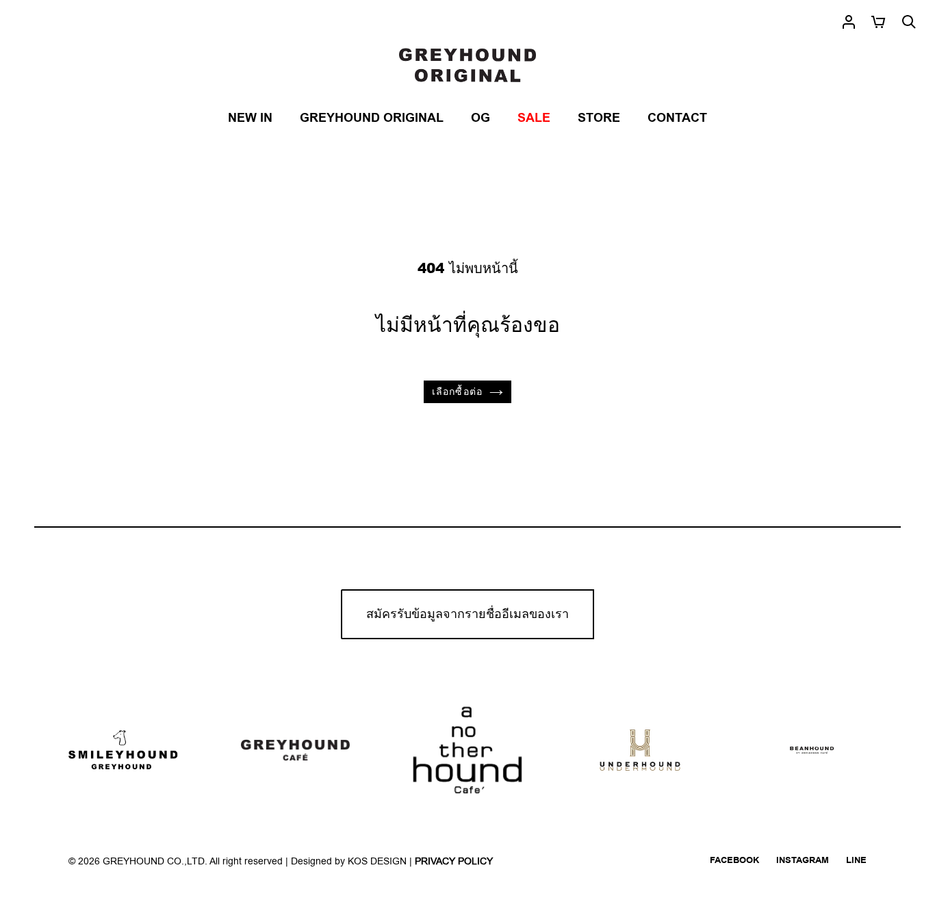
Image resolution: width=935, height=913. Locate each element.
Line (856, 860)
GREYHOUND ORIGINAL (372, 118)
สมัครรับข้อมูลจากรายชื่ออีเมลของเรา (467, 614)
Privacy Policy (454, 861)
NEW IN (250, 118)
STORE (599, 118)
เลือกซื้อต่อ (457, 391)
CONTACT (677, 118)
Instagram (802, 860)
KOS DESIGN (378, 861)
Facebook (734, 860)
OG (480, 118)
